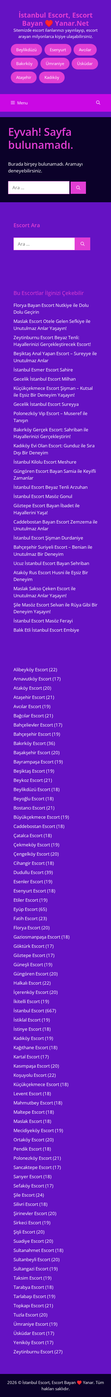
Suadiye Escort (28, 1241)
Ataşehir (23, 77)
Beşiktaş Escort (29, 771)
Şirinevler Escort (30, 1213)
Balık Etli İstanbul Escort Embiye (46, 630)
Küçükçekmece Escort (36, 1084)
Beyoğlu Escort (28, 798)
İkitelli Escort (26, 1001)
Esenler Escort (28, 881)
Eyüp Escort (25, 909)
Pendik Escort (27, 1149)
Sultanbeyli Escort (31, 1259)
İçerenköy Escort (30, 992)
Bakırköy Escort (29, 743)
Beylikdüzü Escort (31, 789)
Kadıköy (51, 77)
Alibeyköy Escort (30, 669)
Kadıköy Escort (28, 1038)
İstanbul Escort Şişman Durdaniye (48, 538)
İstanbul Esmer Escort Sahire (43, 370)
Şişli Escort (24, 1232)
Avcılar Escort (27, 706)
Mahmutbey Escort (33, 1103)
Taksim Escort (27, 1278)
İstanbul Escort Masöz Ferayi (43, 621)
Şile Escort (24, 1195)
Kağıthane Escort (30, 1047)
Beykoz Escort (28, 780)
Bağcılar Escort (28, 715)
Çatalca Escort (28, 835)
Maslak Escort (27, 1121)
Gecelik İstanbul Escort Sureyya (46, 404)
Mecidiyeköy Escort (33, 1130)
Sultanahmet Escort (33, 1250)
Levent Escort (27, 1093)
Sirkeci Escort (27, 1222)
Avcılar (85, 49)
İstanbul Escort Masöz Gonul (42, 496)
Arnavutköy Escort (32, 679)
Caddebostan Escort (34, 826)
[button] (98, 103)
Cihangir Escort (29, 863)
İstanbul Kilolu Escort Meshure (45, 462)
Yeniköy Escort (28, 1342)
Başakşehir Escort (31, 752)
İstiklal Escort (27, 1020)
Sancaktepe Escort (32, 1167)
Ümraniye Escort (30, 1324)
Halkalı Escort (27, 983)
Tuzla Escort (25, 1315)
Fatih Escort (25, 918)
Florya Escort (26, 927)
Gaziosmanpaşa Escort (36, 937)
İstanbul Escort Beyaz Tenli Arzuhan (50, 487)
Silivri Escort (25, 1204)
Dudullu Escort (28, 872)
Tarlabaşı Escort (29, 1296)
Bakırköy (24, 63)
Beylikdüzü (26, 49)
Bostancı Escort (29, 808)
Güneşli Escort (28, 964)
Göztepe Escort (29, 955)
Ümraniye (55, 63)
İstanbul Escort (28, 1010)
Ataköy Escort (27, 688)
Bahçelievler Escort (33, 725)
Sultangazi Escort (30, 1269)
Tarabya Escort (28, 1287)
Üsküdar (85, 63)
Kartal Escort (26, 1057)
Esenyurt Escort (29, 891)
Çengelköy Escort (31, 854)
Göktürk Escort (28, 946)
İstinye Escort (27, 1029)
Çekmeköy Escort (31, 845)
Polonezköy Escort (32, 1158)
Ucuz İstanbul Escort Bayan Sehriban (51, 563)
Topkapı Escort (28, 1305)
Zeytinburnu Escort (33, 1351)
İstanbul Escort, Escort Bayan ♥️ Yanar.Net (56, 19)
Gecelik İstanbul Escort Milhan (44, 379)
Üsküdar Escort (29, 1333)
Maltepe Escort (29, 1112)
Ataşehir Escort (29, 697)
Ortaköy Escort (28, 1139)
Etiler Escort (25, 900)
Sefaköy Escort (28, 1186)
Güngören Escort (30, 974)
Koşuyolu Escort (30, 1075)
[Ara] (78, 188)
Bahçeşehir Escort (32, 734)
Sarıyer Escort (27, 1176)
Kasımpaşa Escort (31, 1066)
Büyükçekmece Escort (36, 817)
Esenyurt (58, 49)
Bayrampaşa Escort (33, 762)
